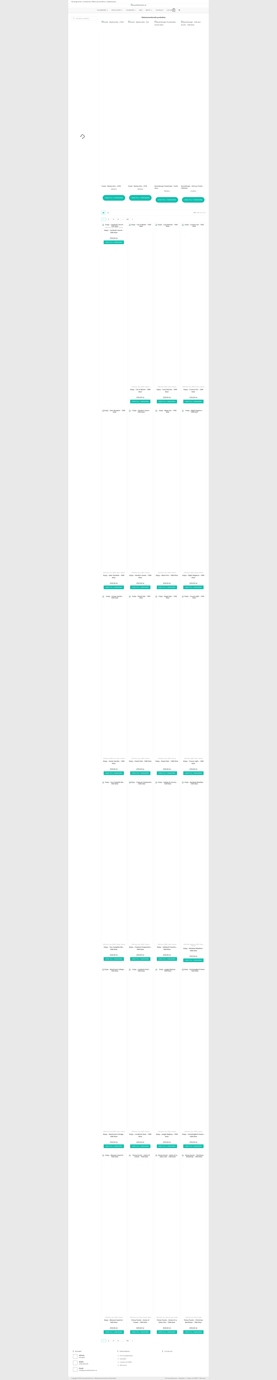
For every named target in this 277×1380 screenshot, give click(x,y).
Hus (115, 758)
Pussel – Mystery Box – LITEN (111, 186)
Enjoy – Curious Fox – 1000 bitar (193, 390)
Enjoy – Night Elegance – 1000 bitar (193, 576)
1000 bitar (108, 227)
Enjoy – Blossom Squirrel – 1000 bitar (114, 1321)
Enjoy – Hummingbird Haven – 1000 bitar (193, 1135)
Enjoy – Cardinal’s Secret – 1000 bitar (113, 231)
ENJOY (116, 227)
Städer (149, 1317)
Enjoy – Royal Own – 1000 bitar (166, 761)
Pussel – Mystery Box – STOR (137, 186)
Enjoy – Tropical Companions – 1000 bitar (140, 948)
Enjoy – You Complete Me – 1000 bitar (114, 948)
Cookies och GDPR (126, 1362)
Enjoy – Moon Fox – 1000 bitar (167, 575)
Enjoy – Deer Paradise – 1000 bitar (113, 576)
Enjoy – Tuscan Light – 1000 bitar (193, 762)
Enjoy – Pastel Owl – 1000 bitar (140, 761)
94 (128, 219)
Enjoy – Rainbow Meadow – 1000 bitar (193, 949)
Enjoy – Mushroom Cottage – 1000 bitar (113, 1135)
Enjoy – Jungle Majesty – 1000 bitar (167, 1135)
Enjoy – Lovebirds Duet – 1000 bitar (140, 1135)
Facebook (168, 1351)
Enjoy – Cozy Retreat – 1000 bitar (167, 390)
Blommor (192, 944)
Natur (169, 387)
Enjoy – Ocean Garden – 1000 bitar (113, 762)
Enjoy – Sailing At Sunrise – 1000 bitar (167, 948)
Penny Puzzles (143, 1317)
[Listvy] (108, 212)
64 (200, 213)
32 (198, 213)
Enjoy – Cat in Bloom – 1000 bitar (140, 390)
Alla (204, 213)
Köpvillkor (123, 1359)
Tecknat (121, 227)
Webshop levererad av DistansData (105, 1378)
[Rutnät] (103, 212)
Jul (192, 1317)
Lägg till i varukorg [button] (113, 242)
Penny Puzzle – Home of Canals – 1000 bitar (140, 1321)
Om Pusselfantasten (126, 1356)
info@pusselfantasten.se (88, 1370)
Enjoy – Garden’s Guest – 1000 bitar (140, 576)
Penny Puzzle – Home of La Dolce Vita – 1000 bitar (167, 1321)
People (196, 573)
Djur (112, 227)
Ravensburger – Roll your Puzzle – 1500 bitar (192, 187)
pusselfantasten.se (88, 1378)
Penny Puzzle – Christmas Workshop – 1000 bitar (193, 1321)
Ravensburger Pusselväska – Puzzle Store (166, 187)
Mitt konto (123, 1365)
